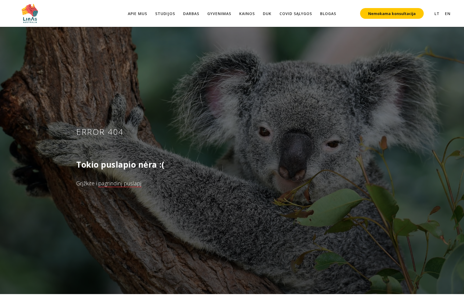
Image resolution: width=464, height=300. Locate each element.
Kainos (247, 13)
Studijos (165, 13)
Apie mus (137, 13)
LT (437, 13)
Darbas (191, 13)
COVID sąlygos (296, 13)
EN (448, 13)
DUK (267, 13)
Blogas (328, 13)
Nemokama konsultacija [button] (392, 13)
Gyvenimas (219, 13)
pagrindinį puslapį (120, 183)
